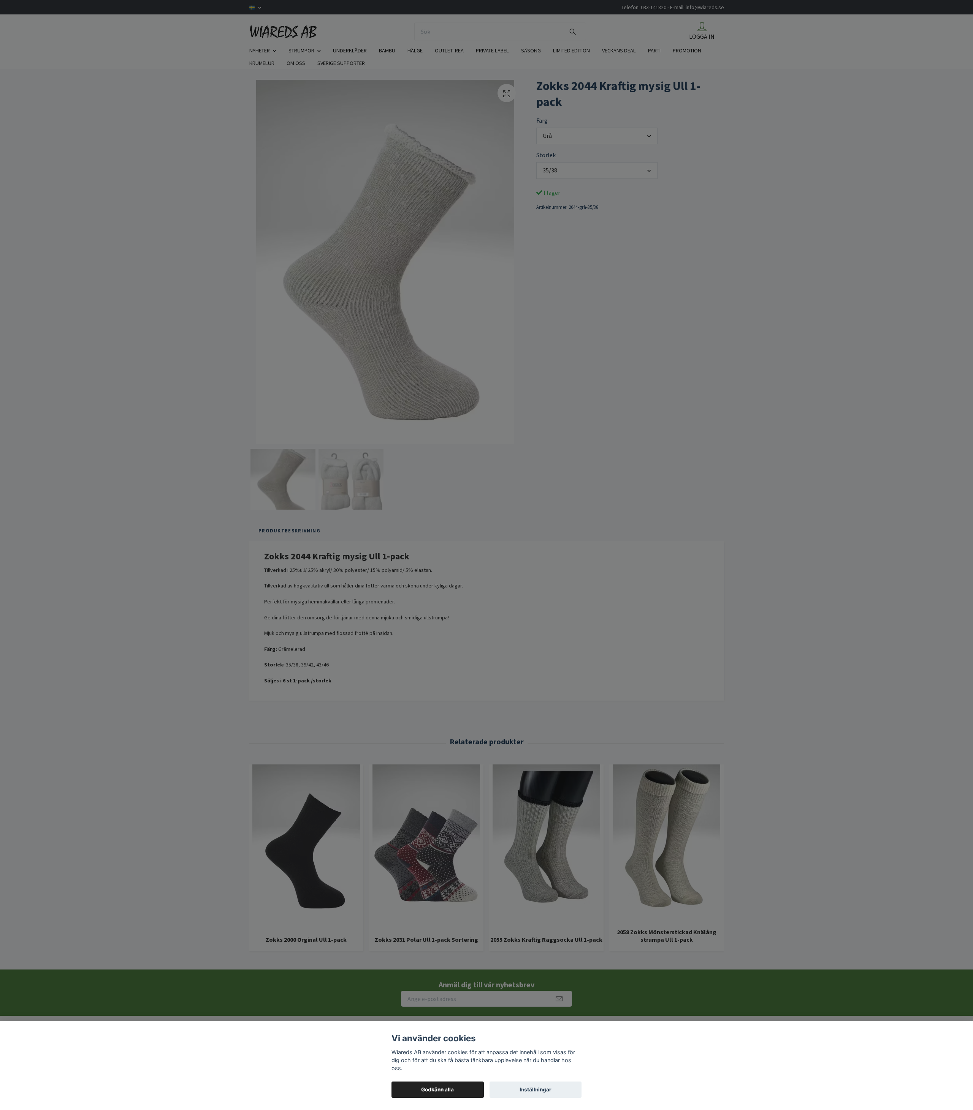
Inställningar (535, 1089)
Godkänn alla (437, 1089)
